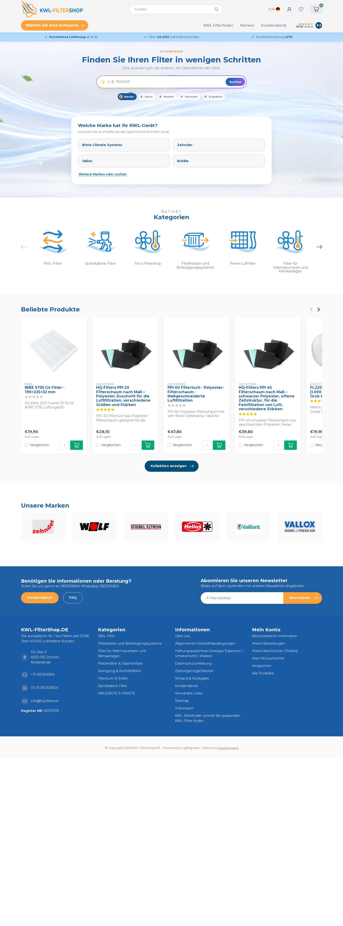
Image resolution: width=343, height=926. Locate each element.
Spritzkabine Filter (112, 686)
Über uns (182, 636)
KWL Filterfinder (218, 25)
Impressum (184, 708)
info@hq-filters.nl (44, 701)
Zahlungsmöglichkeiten (194, 671)
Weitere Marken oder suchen (103, 174)
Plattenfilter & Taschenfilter (120, 663)
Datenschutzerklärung (193, 663)
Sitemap (182, 701)
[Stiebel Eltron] (146, 527)
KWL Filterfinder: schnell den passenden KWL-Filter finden (207, 718)
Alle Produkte (263, 673)
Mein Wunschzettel (268, 658)
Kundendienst (274, 25)
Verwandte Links (188, 693)
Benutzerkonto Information (274, 636)
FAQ (73, 597)
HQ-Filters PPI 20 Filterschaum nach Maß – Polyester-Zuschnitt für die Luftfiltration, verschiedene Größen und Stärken (123, 396)
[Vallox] (300, 527)
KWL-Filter (106, 636)
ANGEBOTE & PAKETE (116, 693)
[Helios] (197, 527)
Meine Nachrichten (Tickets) (275, 651)
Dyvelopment (228, 748)
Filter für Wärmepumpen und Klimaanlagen (122, 653)
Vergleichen (39, 445)
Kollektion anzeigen (169, 466)
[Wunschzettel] (301, 9)
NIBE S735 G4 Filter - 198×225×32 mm (44, 390)
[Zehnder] (43, 527)
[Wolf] (94, 527)
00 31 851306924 (44, 688)
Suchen (235, 82)
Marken (247, 25)
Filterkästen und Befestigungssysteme (130, 643)
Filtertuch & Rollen (113, 678)
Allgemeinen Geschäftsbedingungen (205, 643)
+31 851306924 (43, 674)
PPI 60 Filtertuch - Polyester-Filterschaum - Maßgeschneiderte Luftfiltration (196, 394)
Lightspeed (190, 748)
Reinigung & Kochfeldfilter (119, 671)
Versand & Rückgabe (192, 678)
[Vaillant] (248, 527)
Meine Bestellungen (268, 643)
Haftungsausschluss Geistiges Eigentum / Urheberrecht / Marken (209, 653)
